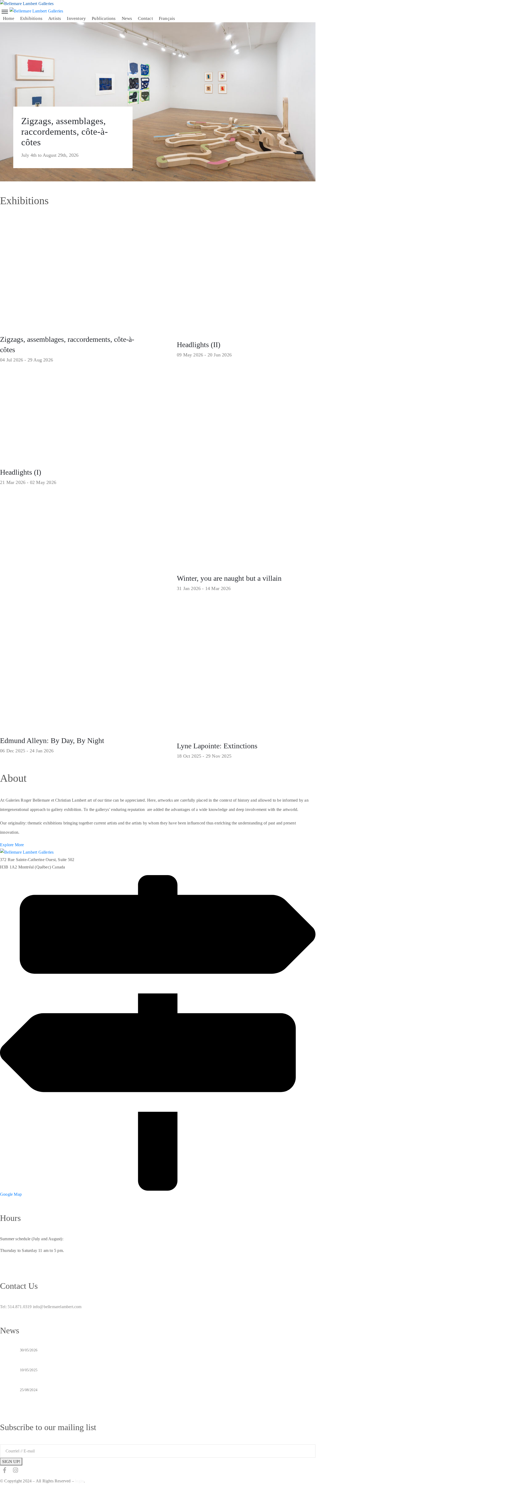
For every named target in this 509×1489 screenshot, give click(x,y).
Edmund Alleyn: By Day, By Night (52, 740)
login (79, 1481)
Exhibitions (31, 18)
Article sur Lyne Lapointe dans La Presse (59, 1396)
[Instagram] (15, 1470)
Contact (145, 18)
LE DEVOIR (32, 1376)
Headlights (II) (198, 344)
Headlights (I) (20, 472)
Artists (54, 18)
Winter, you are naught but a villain (229, 578)
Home (8, 18)
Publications (104, 18)
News (127, 18)
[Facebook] (5, 1470)
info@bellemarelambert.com (57, 1306)
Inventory (76, 18)
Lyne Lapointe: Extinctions (217, 746)
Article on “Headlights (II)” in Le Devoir (59, 1357)
